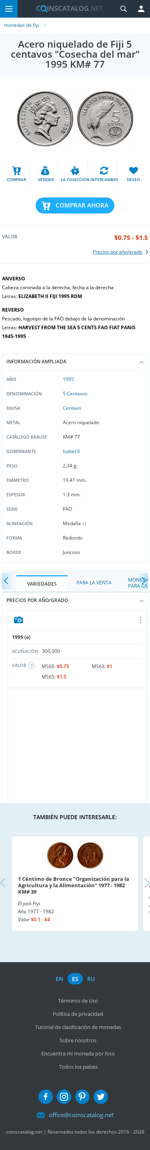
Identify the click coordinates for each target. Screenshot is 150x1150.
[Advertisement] (77, 745)
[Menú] (9, 9)
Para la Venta (94, 582)
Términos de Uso (78, 1000)
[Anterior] (8, 581)
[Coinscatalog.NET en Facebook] (45, 1097)
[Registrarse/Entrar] (141, 9)
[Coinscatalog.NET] (66, 9)
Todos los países (78, 1066)
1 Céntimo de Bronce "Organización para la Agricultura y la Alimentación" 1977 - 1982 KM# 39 (73, 885)
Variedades (42, 583)
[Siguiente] (142, 581)
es (75, 979)
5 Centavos (75, 393)
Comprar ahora (82, 205)
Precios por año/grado (37, 600)
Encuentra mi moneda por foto (78, 1053)
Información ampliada (36, 361)
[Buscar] (123, 9)
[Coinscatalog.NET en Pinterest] (82, 1097)
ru (91, 979)
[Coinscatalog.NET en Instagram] (64, 1097)
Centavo (72, 408)
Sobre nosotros (78, 1040)
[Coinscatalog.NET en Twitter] (101, 1097)
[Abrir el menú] (141, 620)
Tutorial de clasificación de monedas (78, 1027)
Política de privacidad (78, 1013)
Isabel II (71, 451)
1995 (68, 379)
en (59, 979)
